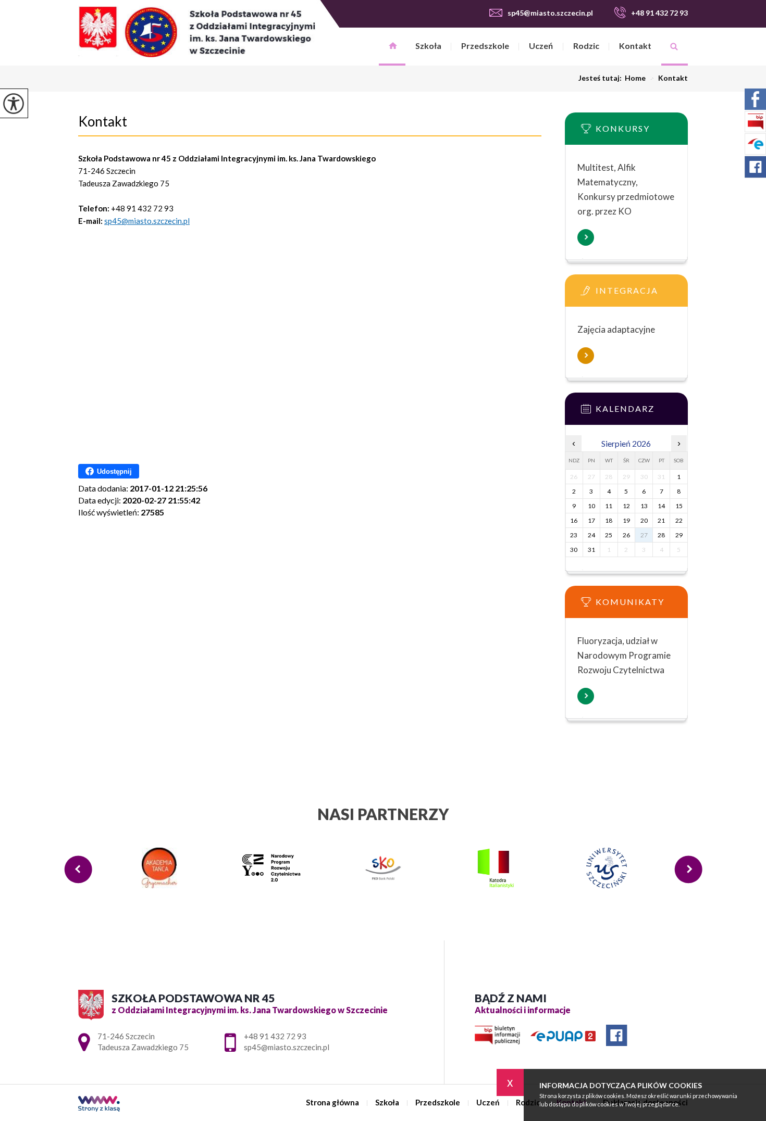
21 (661, 520)
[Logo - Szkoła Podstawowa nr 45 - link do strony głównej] (196, 31)
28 (661, 535)
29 (679, 535)
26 (626, 535)
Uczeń (541, 46)
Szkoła (428, 46)
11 (608, 506)
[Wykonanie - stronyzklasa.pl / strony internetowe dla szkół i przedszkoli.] (99, 1104)
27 (644, 535)
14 (661, 506)
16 (573, 520)
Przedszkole (485, 46)
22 (679, 520)
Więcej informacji (585, 237)
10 (591, 506)
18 (608, 520)
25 (608, 535)
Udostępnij (114, 471)
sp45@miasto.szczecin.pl (550, 12)
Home (635, 78)
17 (591, 520)
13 (644, 506)
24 (591, 535)
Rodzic (586, 46)
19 (626, 520)
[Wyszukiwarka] (674, 47)
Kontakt (635, 46)
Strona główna (392, 47)
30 (573, 549)
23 (573, 535)
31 (591, 549)
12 (626, 506)
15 (679, 506)
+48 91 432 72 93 (659, 12)
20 (644, 520)
